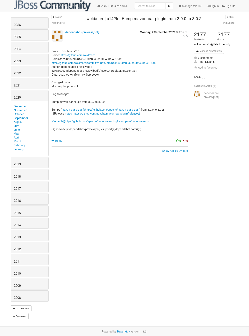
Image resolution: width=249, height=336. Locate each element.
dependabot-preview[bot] (82, 32)
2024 (17, 48)
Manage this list (191, 6)
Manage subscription (210, 50)
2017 (17, 188)
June (17, 129)
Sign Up (230, 6)
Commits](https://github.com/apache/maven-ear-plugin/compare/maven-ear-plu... (102, 121)
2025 (17, 36)
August (18, 122)
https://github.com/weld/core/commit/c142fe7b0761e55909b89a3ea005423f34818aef (104, 63)
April (16, 137)
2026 (17, 24)
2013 (17, 237)
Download (20, 316)
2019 (17, 164)
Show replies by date (175, 151)
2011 (17, 261)
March (18, 141)
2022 (17, 73)
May (16, 133)
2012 (17, 249)
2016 (17, 200)
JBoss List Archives (112, 5)
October (19, 114)
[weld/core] (58, 23)
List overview (22, 308)
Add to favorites (207, 67)
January (19, 149)
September (21, 118)
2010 (17, 273)
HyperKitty (123, 331)
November (20, 110)
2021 (17, 85)
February (19, 145)
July (16, 126)
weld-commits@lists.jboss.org (212, 44)
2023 (17, 61)
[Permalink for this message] (187, 35)
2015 (17, 212)
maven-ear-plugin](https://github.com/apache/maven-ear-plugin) (101, 109)
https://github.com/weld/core (77, 55)
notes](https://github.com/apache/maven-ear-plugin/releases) (102, 113)
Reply (58, 141)
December (20, 106)
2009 (17, 285)
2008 (17, 297)
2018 (17, 176)
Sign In (214, 6)
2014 (17, 224)
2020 (17, 97)
